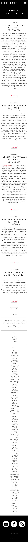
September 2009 (14, 479)
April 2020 (14, 378)
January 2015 (14, 432)
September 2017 (14, 411)
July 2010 (14, 468)
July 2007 (14, 508)
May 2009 (14, 486)
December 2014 (15, 434)
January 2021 (14, 374)
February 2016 (14, 423)
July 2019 (14, 384)
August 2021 (14, 366)
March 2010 (15, 471)
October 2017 (14, 410)
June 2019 (14, 386)
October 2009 (14, 478)
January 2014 (14, 450)
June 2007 (15, 510)
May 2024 (14, 357)
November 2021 (15, 363)
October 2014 (14, 437)
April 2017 (14, 418)
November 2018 (15, 395)
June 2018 (14, 400)
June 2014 (14, 444)
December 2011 (15, 455)
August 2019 (14, 382)
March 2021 (15, 373)
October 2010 (14, 465)
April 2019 (14, 389)
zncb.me (18, 538)
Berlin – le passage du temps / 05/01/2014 (14, 28)
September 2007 (14, 505)
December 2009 (14, 474)
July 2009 (14, 482)
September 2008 (14, 492)
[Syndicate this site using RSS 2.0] (22, 524)
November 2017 (15, 408)
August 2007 (14, 507)
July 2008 (14, 495)
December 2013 (15, 452)
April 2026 (14, 353)
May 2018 (14, 402)
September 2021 (14, 365)
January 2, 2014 (14, 154)
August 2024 (14, 355)
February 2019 (14, 392)
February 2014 (14, 449)
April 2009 (14, 487)
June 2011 (14, 457)
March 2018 (15, 403)
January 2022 (14, 362)
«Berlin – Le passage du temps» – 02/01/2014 (14, 159)
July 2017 (14, 415)
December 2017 (15, 407)
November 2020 (14, 376)
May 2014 (14, 445)
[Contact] (6, 524)
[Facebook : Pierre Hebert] (14, 524)
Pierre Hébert (9, 3)
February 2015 (14, 431)
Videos (15, 341)
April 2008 (14, 498)
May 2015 (14, 426)
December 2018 (15, 394)
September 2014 (14, 439)
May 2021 (14, 371)
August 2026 (14, 350)
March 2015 (15, 429)
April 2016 (14, 421)
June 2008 (15, 497)
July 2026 (14, 352)
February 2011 (14, 461)
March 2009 (15, 489)
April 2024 (14, 358)
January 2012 (14, 453)
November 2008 (14, 490)
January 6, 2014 (14, 22)
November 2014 (15, 436)
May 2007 (14, 511)
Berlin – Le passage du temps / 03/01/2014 (14, 108)
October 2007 (14, 503)
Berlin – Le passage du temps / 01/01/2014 (14, 222)
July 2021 (14, 368)
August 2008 (14, 494)
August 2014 (14, 441)
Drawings (14, 338)
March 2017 (15, 420)
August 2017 (14, 413)
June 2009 (15, 484)
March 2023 (15, 360)
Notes (14, 336)
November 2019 (15, 379)
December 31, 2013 (14, 269)
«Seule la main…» (7, 165)
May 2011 (14, 458)
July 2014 (14, 442)
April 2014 (14, 447)
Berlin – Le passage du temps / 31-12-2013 (14, 275)
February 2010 (15, 473)
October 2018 (14, 397)
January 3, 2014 (14, 102)
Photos (15, 339)
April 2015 (14, 428)
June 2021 (14, 370)
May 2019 (14, 387)
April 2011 (14, 460)
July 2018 (14, 399)
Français (15, 314)
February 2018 (15, 405)
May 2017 (14, 416)
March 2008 (15, 500)
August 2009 (14, 481)
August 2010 (14, 466)
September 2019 (14, 381)
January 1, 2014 (14, 216)
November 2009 (14, 476)
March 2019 (15, 391)
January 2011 (14, 463)
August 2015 (15, 424)
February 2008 (15, 502)
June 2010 (14, 469)
